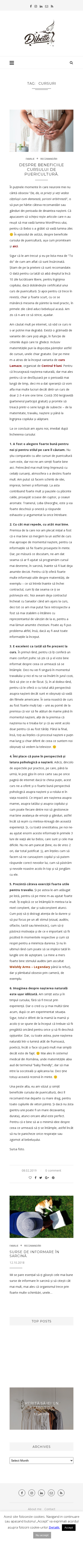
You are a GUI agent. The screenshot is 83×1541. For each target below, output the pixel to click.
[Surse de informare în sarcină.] (41, 1217)
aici (15, 246)
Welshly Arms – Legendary (30, 967)
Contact (49, 1509)
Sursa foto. (17, 1149)
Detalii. (54, 1527)
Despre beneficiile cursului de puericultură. (41, 170)
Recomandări (48, 158)
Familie (30, 158)
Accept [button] (68, 1527)
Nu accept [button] (42, 1535)
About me (35, 1509)
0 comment (53, 1170)
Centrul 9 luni (52, 366)
